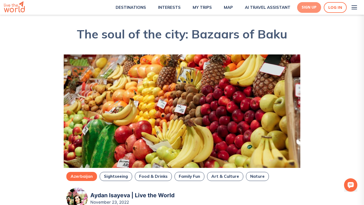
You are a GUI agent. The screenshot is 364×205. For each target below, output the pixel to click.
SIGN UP (309, 7)
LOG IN (335, 7)
